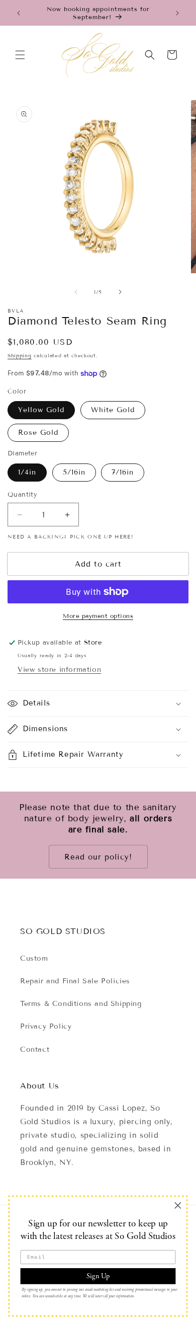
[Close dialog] (178, 1205)
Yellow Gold (41, 410)
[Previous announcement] (19, 13)
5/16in (74, 472)
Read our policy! (98, 857)
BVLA (16, 310)
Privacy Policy (45, 1026)
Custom (34, 958)
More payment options (98, 615)
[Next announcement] (177, 13)
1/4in (27, 472)
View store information (59, 669)
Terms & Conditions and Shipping (81, 1003)
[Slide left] (76, 292)
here (123, 536)
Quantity (22, 495)
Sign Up (97, 1275)
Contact (34, 1049)
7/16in (123, 472)
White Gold (113, 410)
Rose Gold (38, 432)
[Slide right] (120, 292)
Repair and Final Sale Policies (75, 981)
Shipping (20, 355)
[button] (20, 55)
